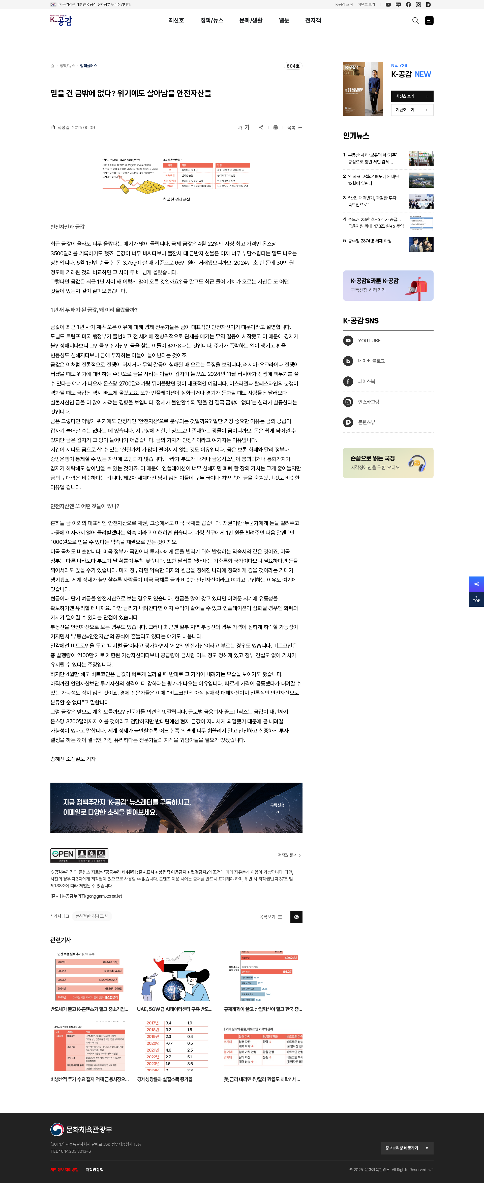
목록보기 (267, 916)
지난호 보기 (366, 4)
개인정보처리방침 (64, 1169)
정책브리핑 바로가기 (401, 1148)
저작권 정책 (287, 855)
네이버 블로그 (371, 361)
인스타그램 (368, 402)
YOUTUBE (369, 341)
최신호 (176, 20)
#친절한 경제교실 (92, 916)
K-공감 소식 (344, 4)
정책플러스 (88, 65)
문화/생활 (251, 20)
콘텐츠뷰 (366, 422)
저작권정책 (94, 1169)
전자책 (313, 20)
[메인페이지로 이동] (64, 20)
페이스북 (366, 381)
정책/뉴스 (212, 20)
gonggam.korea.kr (103, 896)
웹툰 (284, 20)
